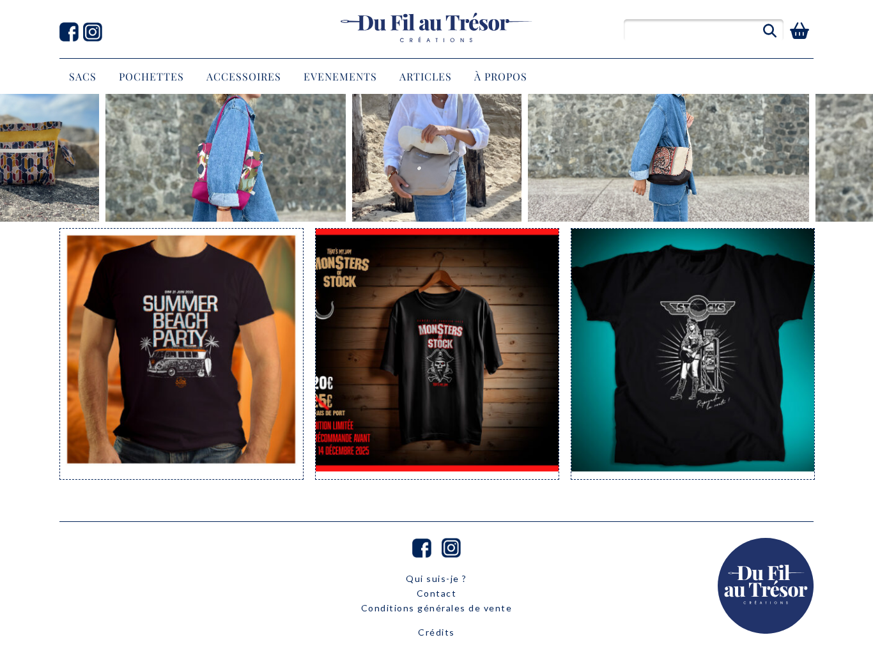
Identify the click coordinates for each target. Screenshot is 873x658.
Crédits (436, 632)
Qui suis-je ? (436, 578)
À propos (500, 76)
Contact (437, 593)
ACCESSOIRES (243, 76)
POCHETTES (151, 76)
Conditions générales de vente (437, 607)
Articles (425, 76)
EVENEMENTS (340, 76)
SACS (83, 76)
